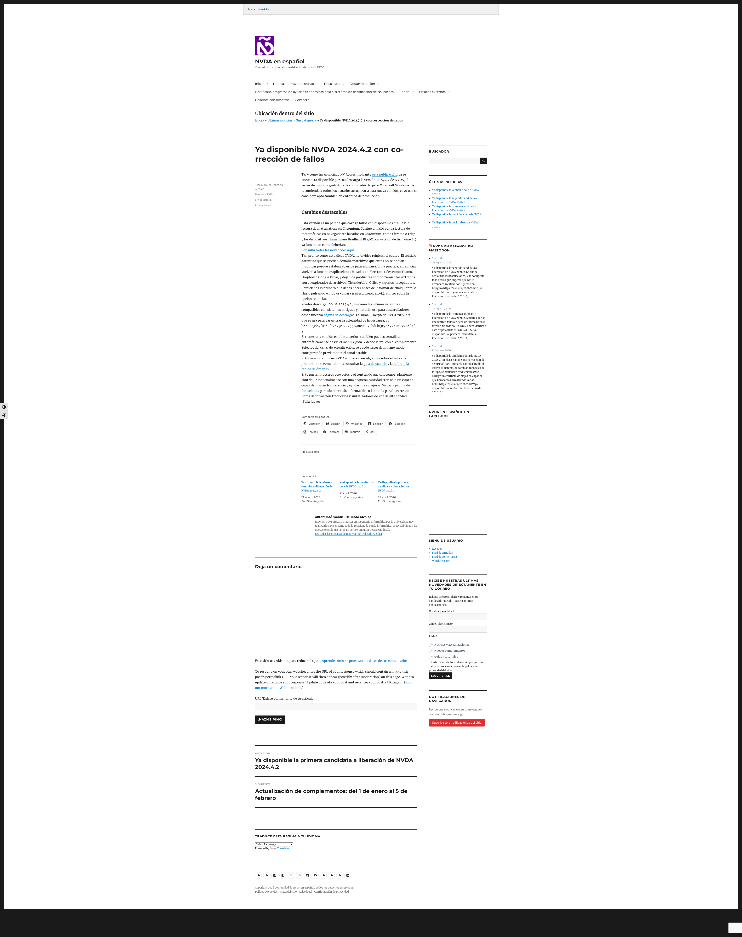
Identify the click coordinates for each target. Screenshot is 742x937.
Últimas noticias (279, 120)
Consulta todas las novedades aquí (327, 250)
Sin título (437, 258)
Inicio (259, 84)
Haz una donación (305, 84)
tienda (379, 391)
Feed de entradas (442, 552)
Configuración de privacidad (331, 891)
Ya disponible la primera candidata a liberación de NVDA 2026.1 (393, 486)
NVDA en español (279, 61)
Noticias (279, 84)
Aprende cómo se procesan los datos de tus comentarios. (365, 661)
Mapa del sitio (288, 891)
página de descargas (339, 315)
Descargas (332, 84)
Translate (283, 848)
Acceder (437, 548)
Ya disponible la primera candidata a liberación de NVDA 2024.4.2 (316, 486)
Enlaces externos (432, 92)
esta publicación (384, 174)
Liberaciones (263, 205)
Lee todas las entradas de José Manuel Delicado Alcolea (348, 534)
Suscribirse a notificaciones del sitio (457, 722)
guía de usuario (375, 364)
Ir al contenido (258, 9)
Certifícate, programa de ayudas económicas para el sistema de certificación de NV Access (324, 92)
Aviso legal (305, 891)
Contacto (302, 100)
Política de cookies (266, 891)
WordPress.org (441, 561)
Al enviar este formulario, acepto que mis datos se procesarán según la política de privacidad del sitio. (456, 666)
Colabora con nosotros (272, 100)
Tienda (404, 92)
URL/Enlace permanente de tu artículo (284, 698)
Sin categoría (306, 120)
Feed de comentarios (445, 556)
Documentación (362, 84)
